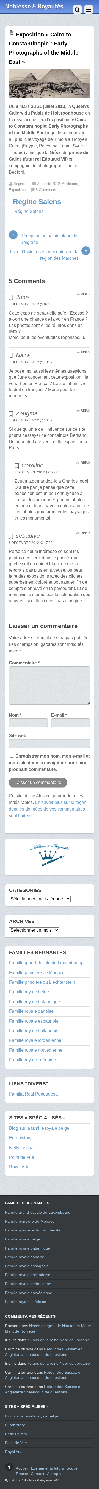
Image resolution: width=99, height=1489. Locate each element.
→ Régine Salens (26, 211)
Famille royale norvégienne (35, 1050)
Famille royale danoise (31, 1011)
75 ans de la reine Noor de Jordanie (58, 1340)
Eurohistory (20, 1138)
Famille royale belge (29, 991)
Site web (17, 735)
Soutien (73, 1468)
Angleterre (70, 184)
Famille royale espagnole (34, 1021)
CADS (14, 1480)
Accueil (22, 1468)
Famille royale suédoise (32, 1059)
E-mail (59, 715)
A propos (54, 1473)
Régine (19, 184)
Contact (37, 1473)
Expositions (18, 190)
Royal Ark (18, 1167)
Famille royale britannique (34, 1001)
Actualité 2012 (48, 184)
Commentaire (24, 663)
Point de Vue (21, 1157)
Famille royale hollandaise (35, 1030)
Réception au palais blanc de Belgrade (44, 239)
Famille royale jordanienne (35, 1040)
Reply (85, 294)
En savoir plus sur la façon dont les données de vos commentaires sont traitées (47, 809)
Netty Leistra (21, 1147)
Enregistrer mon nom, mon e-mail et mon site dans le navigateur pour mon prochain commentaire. (49, 763)
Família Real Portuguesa (33, 1094)
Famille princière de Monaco (37, 972)
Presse (22, 1473)
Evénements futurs (47, 1468)
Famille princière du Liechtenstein (42, 982)
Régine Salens (37, 202)
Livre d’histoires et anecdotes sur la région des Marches (48, 255)
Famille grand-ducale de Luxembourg (45, 962)
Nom (15, 715)
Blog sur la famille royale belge (39, 1128)
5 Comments (46, 190)
